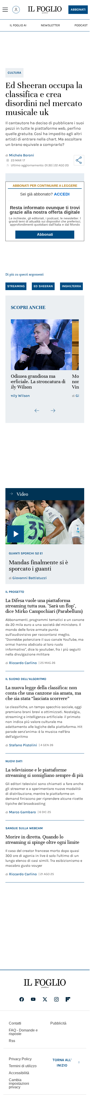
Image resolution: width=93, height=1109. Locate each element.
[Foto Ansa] (44, 522)
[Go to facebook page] (21, 999)
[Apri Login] (16, 9)
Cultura (14, 73)
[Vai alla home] (45, 9)
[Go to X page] (45, 999)
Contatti (15, 1023)
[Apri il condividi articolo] (79, 160)
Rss (12, 1041)
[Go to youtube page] (33, 999)
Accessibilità (19, 1073)
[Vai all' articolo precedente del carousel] (37, 410)
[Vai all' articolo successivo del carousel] (52, 410)
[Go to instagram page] (56, 999)
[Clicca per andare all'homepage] (44, 983)
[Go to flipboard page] (68, 999)
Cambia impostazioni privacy (19, 1083)
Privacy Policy (20, 1059)
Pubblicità (58, 1023)
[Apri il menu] (5, 9)
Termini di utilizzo (23, 1066)
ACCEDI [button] (62, 194)
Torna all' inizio (62, 1062)
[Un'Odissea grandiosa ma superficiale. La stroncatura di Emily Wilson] (45, 344)
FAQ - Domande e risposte (23, 1032)
